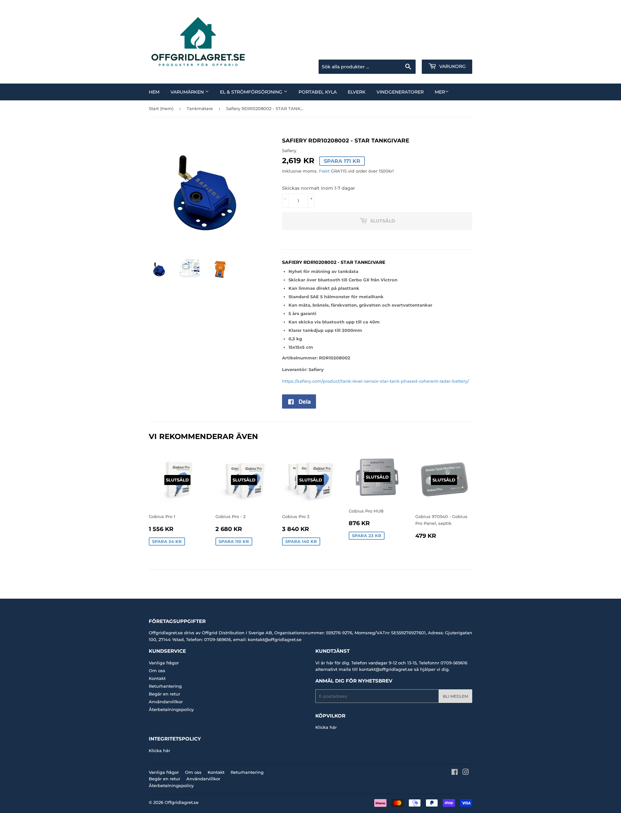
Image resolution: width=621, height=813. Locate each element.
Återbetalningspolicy (171, 709)
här (333, 727)
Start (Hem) (161, 108)
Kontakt (157, 678)
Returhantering (165, 686)
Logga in (420, 51)
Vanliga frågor (164, 662)
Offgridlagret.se (182, 802)
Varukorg (452, 66)
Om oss (157, 670)
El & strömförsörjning (252, 92)
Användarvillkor (166, 701)
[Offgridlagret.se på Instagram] (466, 772)
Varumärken (187, 92)
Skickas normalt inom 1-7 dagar (318, 188)
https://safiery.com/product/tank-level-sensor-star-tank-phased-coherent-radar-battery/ (375, 381)
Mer (440, 92)
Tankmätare (200, 108)
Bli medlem (455, 696)
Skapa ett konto (457, 51)
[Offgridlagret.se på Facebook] (454, 772)
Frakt (324, 171)
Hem (154, 92)
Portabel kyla (318, 92)
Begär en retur (164, 693)
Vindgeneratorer (400, 92)
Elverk (356, 92)
